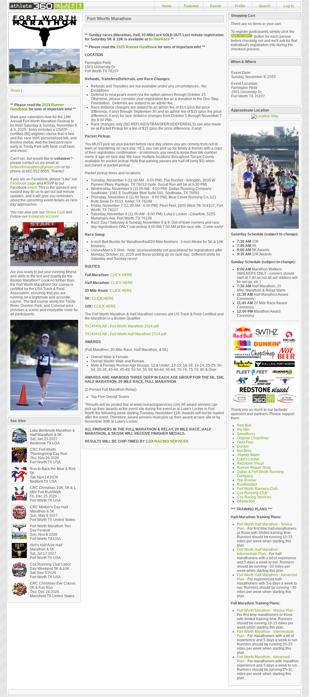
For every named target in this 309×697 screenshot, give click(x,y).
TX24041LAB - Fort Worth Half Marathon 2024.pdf (125, 334)
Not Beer (244, 451)
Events (215, 6)
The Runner (246, 480)
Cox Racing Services (254, 497)
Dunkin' (243, 446)
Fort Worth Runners (253, 489)
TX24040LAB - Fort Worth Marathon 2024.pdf (122, 326)
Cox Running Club (252, 493)
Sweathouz (246, 434)
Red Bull (244, 425)
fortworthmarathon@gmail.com (35, 167)
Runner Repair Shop (254, 467)
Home (167, 6)
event (32, 187)
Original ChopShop (253, 438)
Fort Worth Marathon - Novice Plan (265, 610)
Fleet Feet (245, 442)
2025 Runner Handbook (136, 47)
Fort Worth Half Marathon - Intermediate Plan (258, 551)
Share (15, 90)
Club (274, 489)
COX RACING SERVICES (167, 441)
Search (264, 6)
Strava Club (55, 212)
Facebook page (23, 183)
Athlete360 (246, 501)
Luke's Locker (248, 459)
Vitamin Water (248, 455)
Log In (289, 6)
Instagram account (43, 216)
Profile (240, 6)
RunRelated (247, 484)
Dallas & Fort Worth (253, 472)
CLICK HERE (121, 275)
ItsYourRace (159, 39)
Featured (191, 6)
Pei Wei (243, 429)
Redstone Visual (250, 463)
